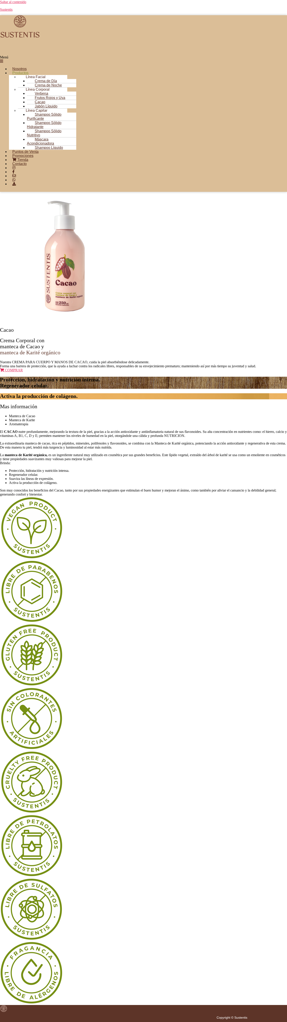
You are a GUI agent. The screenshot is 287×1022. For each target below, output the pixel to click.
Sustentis (6, 9)
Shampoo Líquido (49, 148)
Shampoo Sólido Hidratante (44, 125)
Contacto (19, 164)
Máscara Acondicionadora (40, 141)
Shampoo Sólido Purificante (44, 116)
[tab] (148, 416)
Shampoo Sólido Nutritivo (44, 133)
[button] (122, 59)
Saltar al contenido (13, 2)
